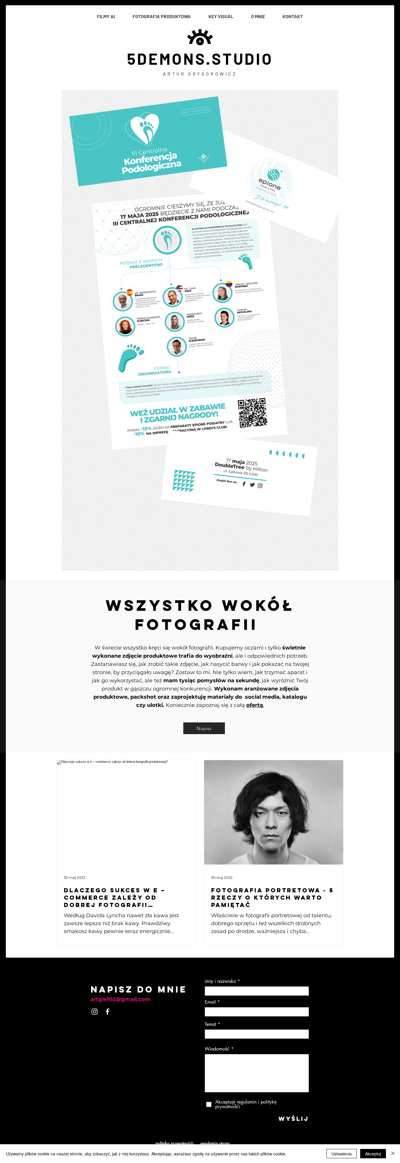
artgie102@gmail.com (120, 999)
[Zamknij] (392, 1153)
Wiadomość (217, 1049)
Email (210, 1002)
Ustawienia (341, 1154)
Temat (210, 1024)
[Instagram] (94, 1011)
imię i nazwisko (220, 981)
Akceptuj (373, 1154)
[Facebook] (107, 1011)
